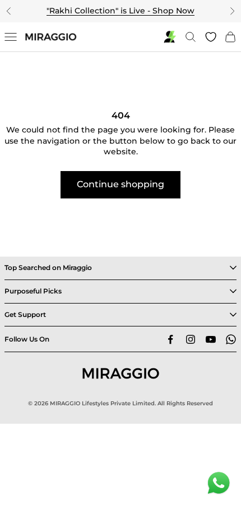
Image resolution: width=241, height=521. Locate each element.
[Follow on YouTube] (210, 339)
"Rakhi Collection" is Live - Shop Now (120, 11)
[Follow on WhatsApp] (231, 339)
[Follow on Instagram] (190, 339)
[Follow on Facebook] (170, 339)
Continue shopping (120, 184)
